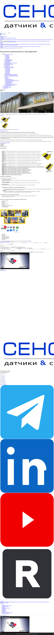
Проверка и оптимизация (10, 46)
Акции (1, 42)
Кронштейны (7, 77)
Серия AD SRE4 (7, 69)
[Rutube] (27, 600)
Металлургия (4, 609)
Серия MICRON (7, 62)
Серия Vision (7, 57)
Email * (36, 242)
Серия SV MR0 (7, 73)
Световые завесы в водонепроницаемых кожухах (11, 74)
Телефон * (46, 242)
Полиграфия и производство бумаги (7, 612)
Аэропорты (3, 611)
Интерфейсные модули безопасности (9, 67)
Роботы (6, 41)
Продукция (2, 38)
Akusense (15, 39)
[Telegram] (27, 438)
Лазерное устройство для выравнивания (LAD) (12, 80)
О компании (2, 37)
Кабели (6, 78)
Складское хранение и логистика (7, 605)
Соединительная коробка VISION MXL (11, 84)
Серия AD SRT (7, 71)
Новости (1, 47)
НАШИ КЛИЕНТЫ (3, 270)
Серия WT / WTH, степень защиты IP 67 (11, 75)
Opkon (22, 39)
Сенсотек (26, 39)
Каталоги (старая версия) (7, 87)
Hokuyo (50, 39)
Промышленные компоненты (11, 41)
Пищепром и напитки (5, 606)
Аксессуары (5, 76)
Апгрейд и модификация (37, 46)
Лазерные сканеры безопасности (8, 64)
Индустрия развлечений (5, 613)
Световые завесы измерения (8, 60)
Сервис (1, 45)
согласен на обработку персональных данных (22, 245)
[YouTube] (27, 546)
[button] (27, 337)
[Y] (9, 33)
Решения (1, 43)
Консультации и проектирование (19, 46)
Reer (31, 39)
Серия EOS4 (7, 58)
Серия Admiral (7, 56)
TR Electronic (38, 39)
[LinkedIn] (27, 492)
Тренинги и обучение (3, 46)
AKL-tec (45, 39)
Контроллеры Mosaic (8, 63)
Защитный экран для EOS (9, 81)
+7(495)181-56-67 (4, 36)
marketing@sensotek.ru (3, 384)
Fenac (24, 39)
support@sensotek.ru (3, 381)
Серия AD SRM (7, 70)
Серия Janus (7, 55)
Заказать (1, 129)
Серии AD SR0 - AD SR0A (9, 66)
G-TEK (29, 39)
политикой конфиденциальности (10, 245)
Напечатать (16, 129)
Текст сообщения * (10, 244)
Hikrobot (8, 39)
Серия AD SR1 (7, 68)
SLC (20, 39)
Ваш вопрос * (13, 250)
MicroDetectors (34, 39)
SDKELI (11, 39)
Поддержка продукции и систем (28, 46)
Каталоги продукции (5, 86)
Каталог (3, 53)
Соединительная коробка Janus (9, 79)
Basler (43, 39)
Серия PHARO (7, 65)
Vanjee (13, 39)
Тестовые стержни (8, 83)
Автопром (3, 607)
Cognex (41, 39)
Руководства (5, 88)
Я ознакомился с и (14, 245)
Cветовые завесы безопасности (8, 54)
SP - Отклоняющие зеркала (9, 82)
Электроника (4, 608)
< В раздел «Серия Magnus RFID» (5, 142)
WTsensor (18, 39)
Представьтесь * (24, 242)
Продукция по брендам (3, 39)
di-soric (48, 39)
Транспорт (3, 610)
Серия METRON (7, 61)
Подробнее (2, 115)
